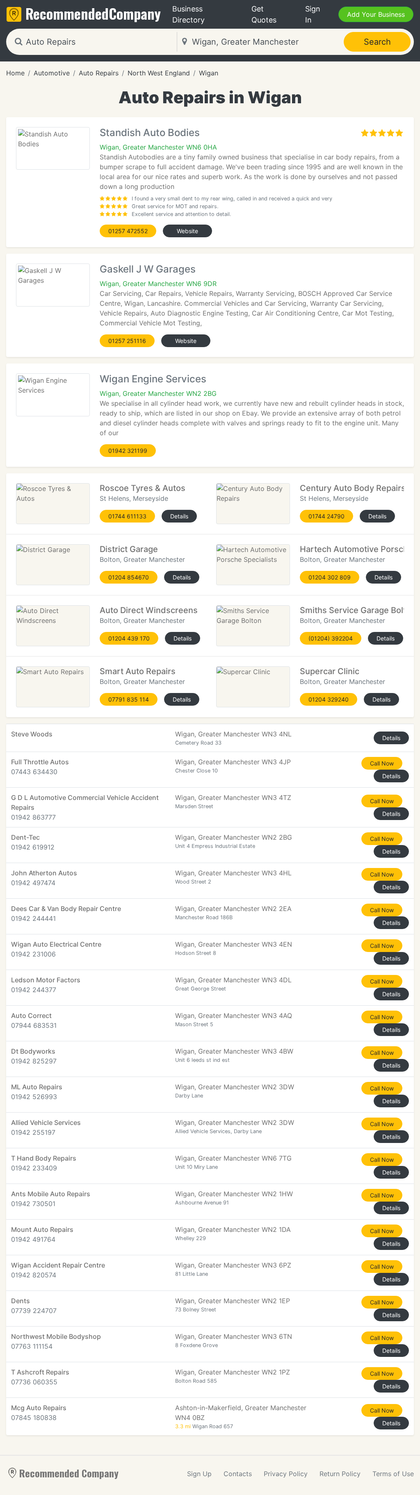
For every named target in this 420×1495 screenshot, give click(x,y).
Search (377, 42)
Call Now (382, 763)
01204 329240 (328, 699)
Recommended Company (69, 1472)
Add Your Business (376, 14)
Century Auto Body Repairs (353, 488)
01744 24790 (326, 516)
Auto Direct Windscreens (149, 610)
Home (15, 73)
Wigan (208, 73)
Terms (393, 1474)
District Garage (129, 549)
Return (340, 1474)
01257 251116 (127, 340)
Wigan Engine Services (153, 379)
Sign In (312, 14)
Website (187, 230)
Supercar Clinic (329, 671)
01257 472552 (128, 230)
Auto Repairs (99, 73)
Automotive (52, 73)
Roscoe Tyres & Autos (142, 488)
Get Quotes (263, 14)
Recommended (93, 13)
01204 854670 (128, 577)
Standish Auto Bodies (150, 133)
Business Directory (188, 14)
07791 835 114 (128, 699)
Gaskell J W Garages (148, 269)
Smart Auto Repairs (138, 671)
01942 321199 (127, 450)
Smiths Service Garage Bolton (358, 610)
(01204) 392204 (330, 638)
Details (179, 516)
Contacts (238, 1474)
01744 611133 (127, 516)
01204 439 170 (129, 638)
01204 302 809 (329, 577)
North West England (159, 73)
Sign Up (199, 1474)
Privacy (286, 1474)
